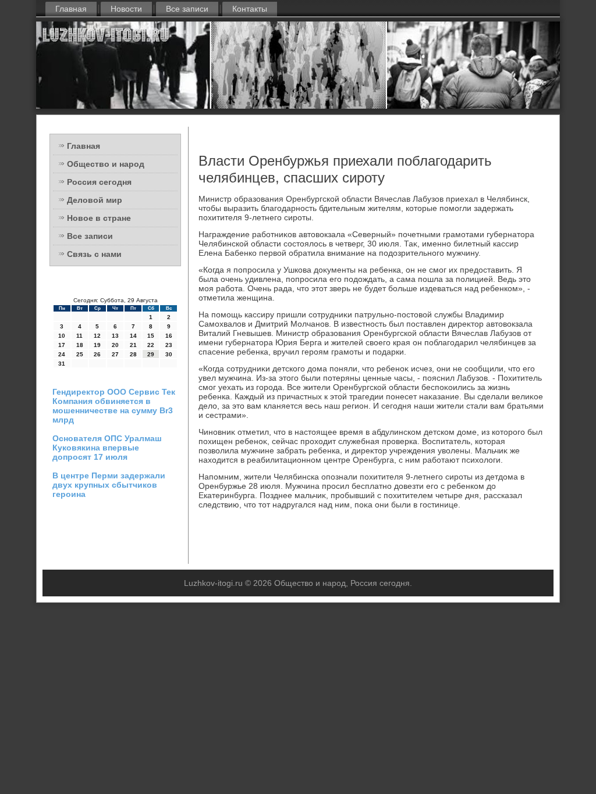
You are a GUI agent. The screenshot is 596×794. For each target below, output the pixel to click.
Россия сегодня (99, 182)
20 (115, 345)
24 (61, 354)
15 (150, 335)
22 (150, 345)
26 (97, 354)
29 (150, 354)
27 (115, 354)
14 (133, 335)
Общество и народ (105, 164)
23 (168, 345)
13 (115, 335)
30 (168, 354)
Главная (71, 8)
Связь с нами (94, 254)
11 (79, 335)
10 (61, 335)
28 (133, 354)
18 (79, 345)
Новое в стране (99, 218)
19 (97, 345)
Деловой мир (94, 200)
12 (97, 335)
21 (133, 345)
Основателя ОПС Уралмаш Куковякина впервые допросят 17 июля (107, 448)
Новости (126, 8)
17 (61, 345)
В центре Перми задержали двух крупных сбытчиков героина (108, 485)
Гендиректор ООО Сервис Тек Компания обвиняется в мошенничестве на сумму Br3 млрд (113, 405)
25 (79, 354)
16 (168, 335)
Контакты (249, 8)
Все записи (187, 8)
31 (61, 363)
